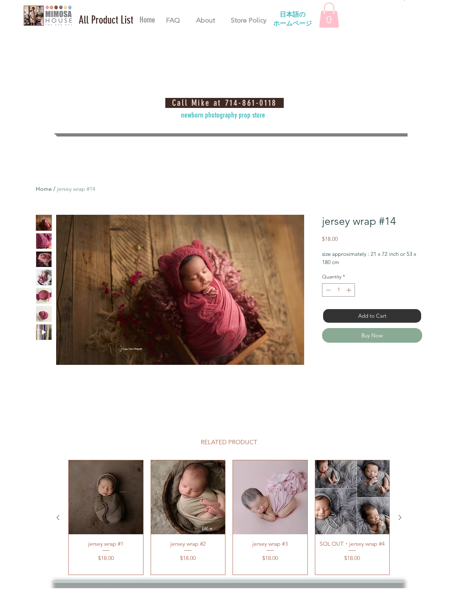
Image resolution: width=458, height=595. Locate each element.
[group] (229, 517)
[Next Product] (400, 517)
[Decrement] (327, 290)
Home (44, 188)
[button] (106, 20)
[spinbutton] (338, 290)
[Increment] (349, 290)
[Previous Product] (58, 517)
